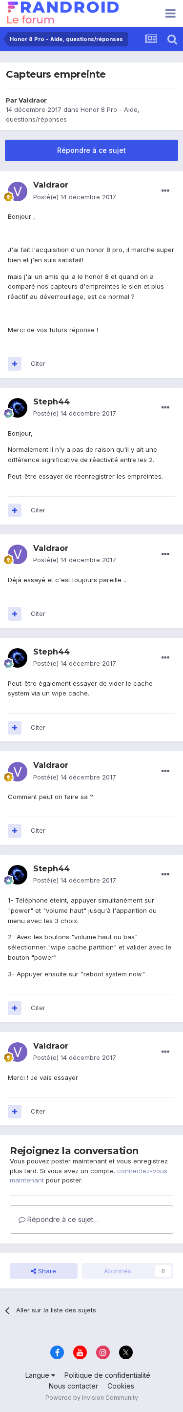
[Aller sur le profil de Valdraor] (17, 191)
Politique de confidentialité (107, 1375)
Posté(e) (74, 197)
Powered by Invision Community (91, 1397)
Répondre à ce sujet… (62, 1219)
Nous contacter (73, 1386)
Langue (38, 1375)
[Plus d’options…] (165, 191)
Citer (38, 363)
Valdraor (33, 100)
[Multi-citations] (14, 364)
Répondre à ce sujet (91, 150)
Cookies (120, 1386)
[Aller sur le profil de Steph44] (17, 408)
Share (46, 1271)
